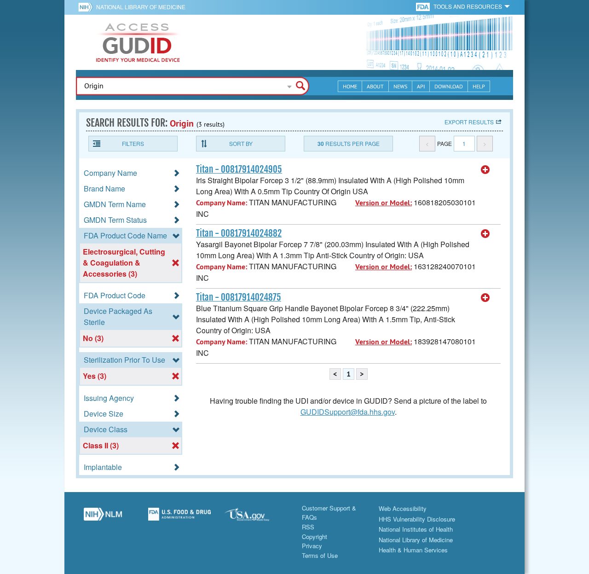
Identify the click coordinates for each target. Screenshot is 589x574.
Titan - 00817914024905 (239, 169)
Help (479, 86)
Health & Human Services (413, 549)
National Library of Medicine (140, 7)
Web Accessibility (403, 508)
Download (448, 86)
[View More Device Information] (485, 169)
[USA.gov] (256, 518)
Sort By (241, 143)
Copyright (314, 536)
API (421, 86)
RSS (308, 526)
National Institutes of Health (416, 529)
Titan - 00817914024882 (239, 233)
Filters (133, 143)
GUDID (138, 42)
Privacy (312, 545)
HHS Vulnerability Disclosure (417, 519)
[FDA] (423, 6)
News (400, 86)
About (375, 86)
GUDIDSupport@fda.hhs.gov (347, 411)
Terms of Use (320, 555)
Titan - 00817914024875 (238, 297)
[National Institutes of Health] (87, 6)
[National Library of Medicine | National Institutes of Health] (102, 518)
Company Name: (221, 203)
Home (350, 86)
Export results (469, 122)
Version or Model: (383, 203)
